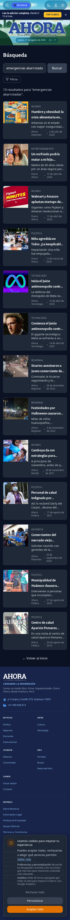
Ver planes (52, 14)
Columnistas (9, 762)
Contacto (7, 789)
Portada (41, 756)
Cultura (41, 724)
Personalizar (35, 901)
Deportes (7, 730)
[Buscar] (7, 5)
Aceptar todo (35, 909)
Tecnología (42, 730)
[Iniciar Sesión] (55, 5)
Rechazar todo (35, 892)
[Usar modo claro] (49, 5)
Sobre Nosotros (11, 808)
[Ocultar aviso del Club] (65, 14)
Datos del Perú (44, 768)
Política (6, 724)
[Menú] (63, 5)
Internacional (10, 742)
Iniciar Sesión (10, 783)
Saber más (24, 859)
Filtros (14, 79)
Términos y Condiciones (15, 832)
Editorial (7, 756)
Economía (8, 736)
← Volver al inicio (35, 658)
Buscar (57, 68)
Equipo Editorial (11, 826)
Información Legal (12, 814)
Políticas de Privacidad (14, 820)
